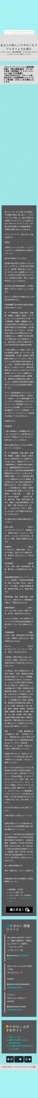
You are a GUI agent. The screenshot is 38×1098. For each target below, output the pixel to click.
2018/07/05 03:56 (14, 987)
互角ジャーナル (15, 1037)
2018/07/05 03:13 (14, 1010)
